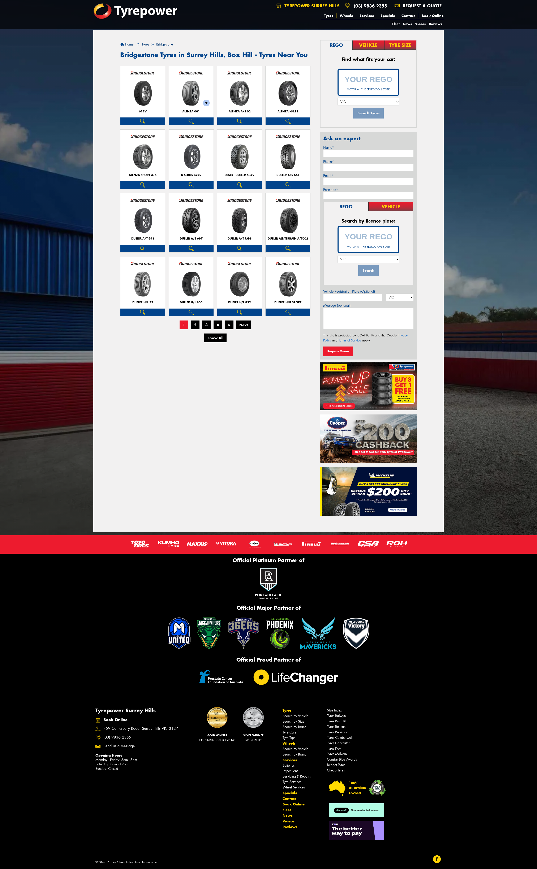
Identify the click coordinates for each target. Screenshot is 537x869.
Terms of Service (350, 340)
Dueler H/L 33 (142, 302)
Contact (408, 15)
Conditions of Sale (146, 862)
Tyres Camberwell (340, 737)
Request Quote (338, 351)
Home (128, 44)
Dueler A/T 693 (142, 238)
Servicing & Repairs (297, 776)
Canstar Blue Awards (342, 759)
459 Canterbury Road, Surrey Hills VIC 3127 (140, 728)
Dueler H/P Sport (287, 302)
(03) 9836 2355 (370, 5)
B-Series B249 (191, 175)
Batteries (289, 765)
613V (143, 111)
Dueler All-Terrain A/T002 (288, 238)
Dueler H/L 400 (191, 302)
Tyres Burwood (337, 732)
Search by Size (293, 721)
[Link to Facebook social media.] (437, 859)
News (407, 24)
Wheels (346, 15)
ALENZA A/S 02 (240, 111)
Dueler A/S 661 (288, 175)
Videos (420, 24)
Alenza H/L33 (288, 111)
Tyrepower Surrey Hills (311, 5)
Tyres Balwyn (336, 716)
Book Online (433, 15)
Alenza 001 (191, 111)
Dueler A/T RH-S (240, 238)
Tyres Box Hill (337, 721)
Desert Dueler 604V (239, 175)
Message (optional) (337, 305)
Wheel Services (294, 787)
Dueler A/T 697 (191, 238)
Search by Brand (294, 727)
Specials (388, 15)
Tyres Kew (334, 748)
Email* (328, 175)
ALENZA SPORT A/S (142, 175)
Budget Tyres (336, 765)
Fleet (396, 24)
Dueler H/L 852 (239, 302)
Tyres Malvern (337, 754)
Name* (328, 147)
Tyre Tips (289, 738)
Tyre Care (289, 732)
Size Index (334, 710)
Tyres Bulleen (336, 726)
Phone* (328, 161)
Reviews (435, 24)
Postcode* (330, 190)
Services (367, 15)
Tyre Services (292, 782)
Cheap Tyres (336, 770)
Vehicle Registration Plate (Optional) (349, 291)
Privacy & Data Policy (120, 862)
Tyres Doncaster (338, 743)
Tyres (328, 15)
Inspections (290, 771)
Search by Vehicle (295, 716)
